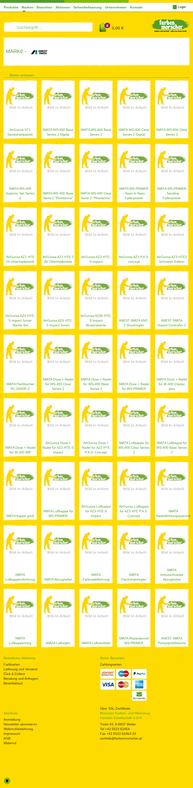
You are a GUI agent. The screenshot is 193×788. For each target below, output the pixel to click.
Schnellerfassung (87, 7)
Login (181, 7)
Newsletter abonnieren (20, 724)
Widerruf (10, 743)
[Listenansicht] (180, 74)
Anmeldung (12, 719)
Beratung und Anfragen (21, 678)
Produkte (11, 7)
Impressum (12, 733)
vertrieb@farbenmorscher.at (121, 738)
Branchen (44, 7)
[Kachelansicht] (187, 74)
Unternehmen (116, 7)
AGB (7, 738)
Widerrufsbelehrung (18, 729)
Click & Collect (14, 674)
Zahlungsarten (111, 664)
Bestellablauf (13, 683)
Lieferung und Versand (20, 669)
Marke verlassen (21, 75)
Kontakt (136, 7)
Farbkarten (12, 664)
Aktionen (63, 7)
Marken (27, 7)
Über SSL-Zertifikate (115, 708)
